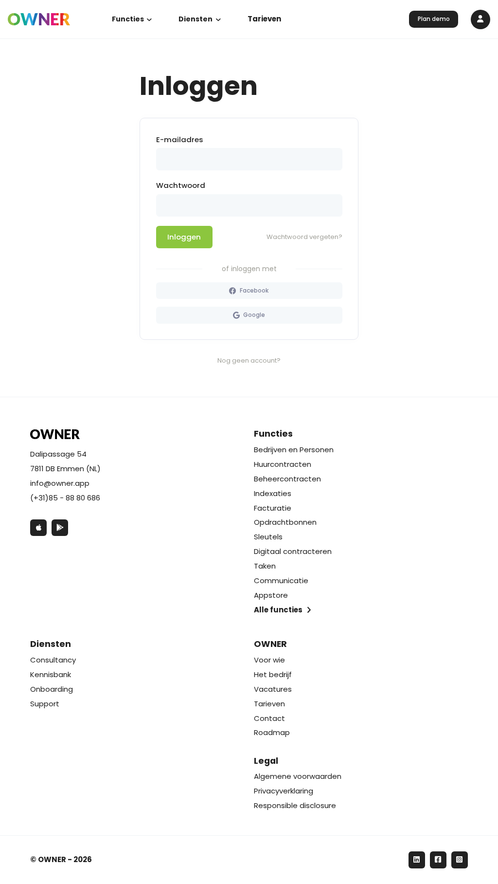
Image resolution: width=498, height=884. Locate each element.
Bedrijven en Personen (294, 449)
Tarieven (264, 19)
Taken (265, 566)
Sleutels (268, 537)
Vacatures (273, 689)
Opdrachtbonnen (285, 522)
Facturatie (272, 508)
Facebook (253, 290)
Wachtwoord (180, 185)
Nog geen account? (249, 360)
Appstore (271, 595)
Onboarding (51, 689)
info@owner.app (59, 483)
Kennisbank (50, 674)
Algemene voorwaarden (297, 776)
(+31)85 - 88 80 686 (65, 498)
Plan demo (434, 19)
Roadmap (272, 732)
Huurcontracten (282, 464)
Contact (269, 718)
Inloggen (184, 237)
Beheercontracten (287, 479)
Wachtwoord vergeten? (304, 236)
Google (253, 315)
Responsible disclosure (295, 805)
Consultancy (53, 660)
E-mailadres (179, 139)
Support (44, 704)
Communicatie (281, 580)
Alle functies (278, 610)
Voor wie (269, 660)
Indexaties (272, 493)
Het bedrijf (273, 674)
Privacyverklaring (283, 791)
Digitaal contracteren (293, 551)
